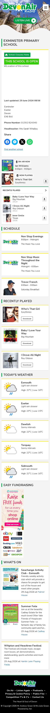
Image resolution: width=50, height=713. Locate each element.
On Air (10, 690)
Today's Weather (18, 375)
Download (27, 319)
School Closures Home (19, 55)
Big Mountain (27, 336)
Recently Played (11, 190)
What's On (12, 562)
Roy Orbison (27, 358)
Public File (38, 693)
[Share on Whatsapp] (30, 142)
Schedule (11, 229)
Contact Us (38, 697)
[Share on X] (22, 142)
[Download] (46, 181)
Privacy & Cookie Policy (17, 693)
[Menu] (46, 7)
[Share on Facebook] (7, 142)
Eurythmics (26, 312)
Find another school (13, 149)
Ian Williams (22, 166)
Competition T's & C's (17, 697)
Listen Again (23, 690)
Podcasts (38, 690)
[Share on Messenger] (15, 142)
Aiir (30, 708)
